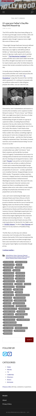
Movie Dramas (14, 258)
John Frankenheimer (22, 295)
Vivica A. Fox (8, 330)
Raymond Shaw (24, 308)
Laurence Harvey (20, 300)
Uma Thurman (25, 224)
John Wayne (7, 297)
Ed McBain (17, 270)
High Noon (19, 284)
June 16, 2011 (6, 28)
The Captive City (9, 319)
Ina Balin (28, 284)
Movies (20, 258)
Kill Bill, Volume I (9, 224)
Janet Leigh (7, 289)
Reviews (24, 258)
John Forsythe (8, 295)
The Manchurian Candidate (13, 325)
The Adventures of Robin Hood (14, 317)
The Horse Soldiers (10, 322)
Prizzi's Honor (21, 306)
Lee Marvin (7, 303)
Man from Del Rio (19, 303)
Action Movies (9, 255)
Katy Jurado (8, 300)
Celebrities (10, 374)
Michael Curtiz (9, 306)
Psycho (9, 161)
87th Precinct (8, 262)
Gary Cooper (20, 278)
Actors (15, 255)
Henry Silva (20, 281)
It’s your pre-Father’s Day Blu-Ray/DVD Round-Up (15, 24)
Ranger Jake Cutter (10, 308)
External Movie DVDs (19, 257)
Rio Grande (21, 311)
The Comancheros (23, 319)
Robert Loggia (8, 314)
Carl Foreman (8, 267)
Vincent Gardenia (21, 328)
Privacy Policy (7, 404)
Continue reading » (8, 250)
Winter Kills (8, 333)
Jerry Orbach (18, 289)
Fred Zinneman (8, 278)
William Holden (20, 330)
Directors (10, 377)
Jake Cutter (21, 286)
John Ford (19, 292)
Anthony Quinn (9, 264)
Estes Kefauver (9, 273)
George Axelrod (9, 281)
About (4, 400)
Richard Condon (9, 311)
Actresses (20, 255)
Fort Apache (20, 275)
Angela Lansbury (21, 262)
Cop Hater (7, 270)
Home (9, 367)
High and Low (8, 284)
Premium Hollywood (18, 412)
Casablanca (20, 267)
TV (8, 372)
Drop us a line (6, 387)
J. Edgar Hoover (9, 286)
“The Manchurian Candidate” (17, 56)
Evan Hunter (20, 273)
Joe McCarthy (8, 292)
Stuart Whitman (21, 314)
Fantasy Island (9, 275)
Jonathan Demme (19, 297)
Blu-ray (19, 264)
